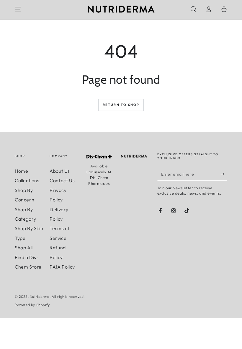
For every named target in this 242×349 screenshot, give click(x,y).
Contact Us (62, 180)
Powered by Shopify (32, 305)
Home (21, 171)
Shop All (24, 248)
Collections (27, 180)
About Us (60, 171)
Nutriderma (40, 296)
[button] (193, 9)
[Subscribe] (223, 173)
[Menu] (18, 9)
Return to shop (121, 105)
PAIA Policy (62, 267)
